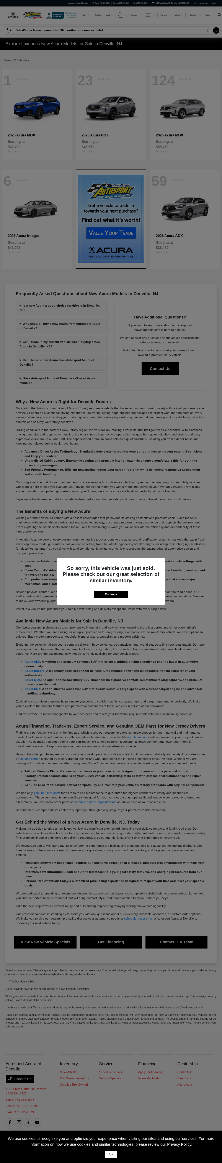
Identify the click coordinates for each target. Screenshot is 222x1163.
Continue (111, 594)
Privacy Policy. (179, 1144)
